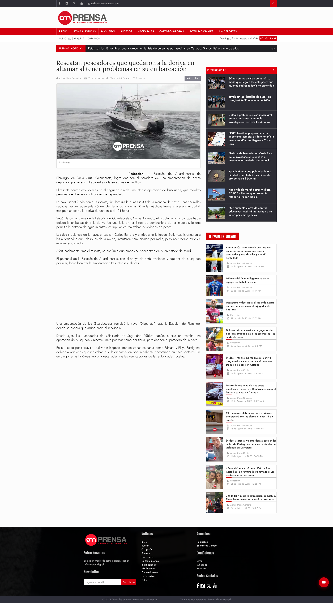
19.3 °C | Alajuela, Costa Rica (79, 38)
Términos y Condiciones (193, 599)
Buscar (145, 545)
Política (145, 580)
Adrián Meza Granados (70, 78)
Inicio (63, 31)
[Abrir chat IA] (324, 582)
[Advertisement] (128, 294)
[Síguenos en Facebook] (59, 3)
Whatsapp (202, 564)
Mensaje (201, 568)
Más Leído (108, 31)
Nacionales (146, 31)
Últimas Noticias (84, 31)
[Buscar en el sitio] (273, 3)
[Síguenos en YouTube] (81, 3)
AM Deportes (228, 31)
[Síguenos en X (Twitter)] (74, 3)
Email (199, 561)
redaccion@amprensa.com (105, 3)
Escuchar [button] (194, 78)
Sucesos (126, 31)
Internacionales (201, 31)
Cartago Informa (171, 31)
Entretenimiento (150, 572)
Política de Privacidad (219, 599)
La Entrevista (148, 576)
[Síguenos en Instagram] (66, 3)
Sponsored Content (207, 545)
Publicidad (202, 542)
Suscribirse (129, 582)
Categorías (147, 549)
